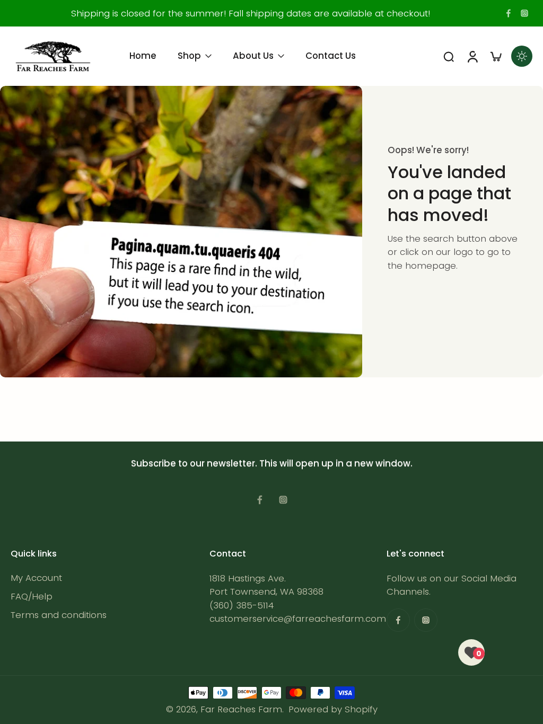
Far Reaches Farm (241, 709)
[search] (448, 56)
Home (142, 55)
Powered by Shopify (333, 709)
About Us (253, 55)
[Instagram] (524, 13)
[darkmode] (521, 56)
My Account (36, 578)
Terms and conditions (59, 616)
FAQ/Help (31, 597)
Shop (189, 55)
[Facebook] (508, 13)
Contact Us (330, 55)
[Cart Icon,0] (495, 56)
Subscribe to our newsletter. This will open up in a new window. (272, 463)
